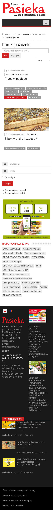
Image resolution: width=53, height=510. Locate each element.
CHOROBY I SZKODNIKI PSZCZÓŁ (18, 266)
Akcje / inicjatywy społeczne (16, 274)
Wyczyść (15, 55)
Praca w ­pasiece (15, 78)
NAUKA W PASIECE (32, 249)
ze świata (34, 134)
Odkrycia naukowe (11, 291)
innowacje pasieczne (13, 94)
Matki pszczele (25, 91)
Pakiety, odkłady (34, 97)
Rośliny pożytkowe (11, 287)
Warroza (43, 287)
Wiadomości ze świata (34, 253)
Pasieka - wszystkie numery (22, 490)
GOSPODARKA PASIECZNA (36, 88)
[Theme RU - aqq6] (23, 9)
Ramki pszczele (11, 91)
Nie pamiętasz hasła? (15, 193)
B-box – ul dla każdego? (20, 138)
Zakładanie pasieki (30, 94)
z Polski (20, 430)
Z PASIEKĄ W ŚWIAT (31, 283)
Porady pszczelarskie (20, 34)
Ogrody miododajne (32, 291)
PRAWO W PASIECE (12, 295)
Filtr (6, 55)
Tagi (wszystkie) (12, 37)
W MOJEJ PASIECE (11, 249)
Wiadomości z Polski (12, 253)
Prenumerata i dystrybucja (15, 495)
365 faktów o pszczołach (18, 74)
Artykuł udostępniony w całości (17, 278)
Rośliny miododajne (12, 261)
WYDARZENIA (38, 257)
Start (7, 34)
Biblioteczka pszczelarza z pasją (18, 500)
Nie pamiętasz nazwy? (15, 190)
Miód (38, 266)
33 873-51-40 (11, 355)
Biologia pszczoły (11, 283)
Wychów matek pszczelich (15, 88)
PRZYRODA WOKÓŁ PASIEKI (16, 257)
